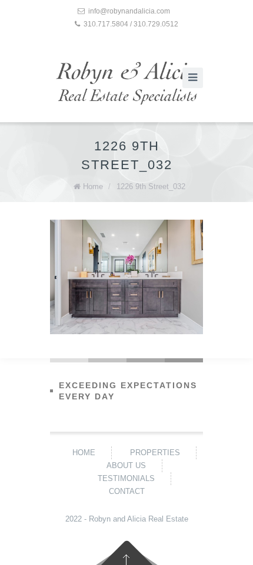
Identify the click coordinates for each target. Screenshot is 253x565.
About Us (126, 465)
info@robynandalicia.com (129, 11)
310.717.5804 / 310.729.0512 (131, 24)
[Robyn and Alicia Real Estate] (126, 83)
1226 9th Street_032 (150, 186)
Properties (155, 452)
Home (93, 186)
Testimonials (126, 478)
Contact (127, 491)
